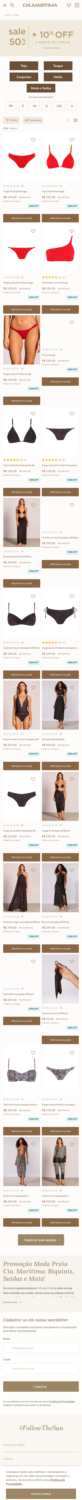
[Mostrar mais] (41, 1239)
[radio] (67, 120)
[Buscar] (12, 5)
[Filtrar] (11, 120)
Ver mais (12, 1302)
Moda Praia (46, 1288)
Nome (6, 1338)
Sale (17, 14)
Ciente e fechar (41, 1493)
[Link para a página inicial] (8, 15)
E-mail (6, 1359)
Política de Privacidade (62, 1401)
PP (11, 106)
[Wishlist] (68, 5)
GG (59, 106)
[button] (21, 218)
